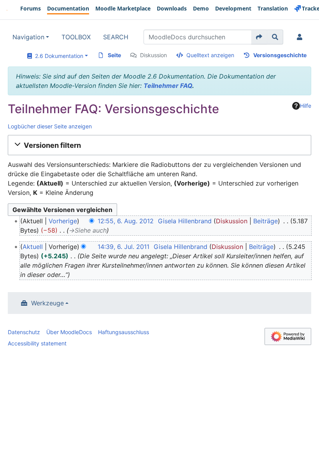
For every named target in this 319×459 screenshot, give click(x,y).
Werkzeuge (47, 303)
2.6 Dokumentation (57, 56)
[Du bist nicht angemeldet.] (301, 37)
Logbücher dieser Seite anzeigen (50, 126)
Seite (114, 55)
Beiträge (265, 221)
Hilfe (305, 105)
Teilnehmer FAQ (168, 85)
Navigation (28, 37)
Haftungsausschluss (123, 332)
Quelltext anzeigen (210, 55)
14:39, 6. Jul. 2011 (123, 247)
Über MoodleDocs (69, 332)
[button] (159, 145)
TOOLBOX (76, 37)
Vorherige (63, 221)
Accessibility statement (37, 343)
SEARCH (115, 37)
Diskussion (153, 55)
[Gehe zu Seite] (259, 37)
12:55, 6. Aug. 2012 (126, 221)
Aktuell (33, 247)
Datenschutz (24, 332)
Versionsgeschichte (280, 55)
